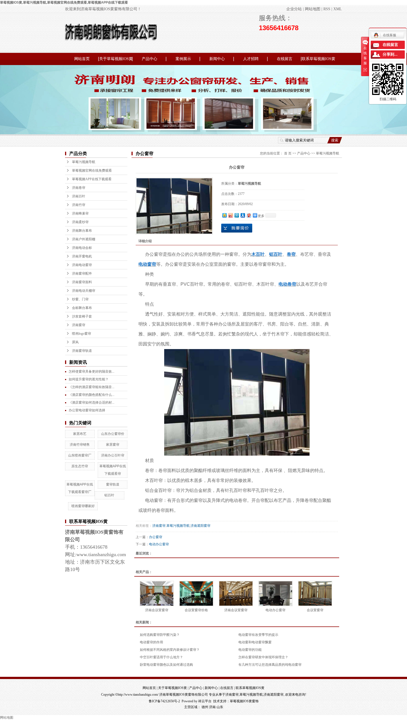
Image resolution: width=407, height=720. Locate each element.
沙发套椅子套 (82, 316)
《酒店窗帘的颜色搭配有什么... (91, 395)
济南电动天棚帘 (83, 291)
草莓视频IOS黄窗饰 (244, 701)
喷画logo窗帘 (81, 334)
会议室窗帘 (315, 610)
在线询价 (236, 228)
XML (337, 9)
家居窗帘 (112, 445)
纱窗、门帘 (80, 299)
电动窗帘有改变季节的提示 (258, 635)
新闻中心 (217, 59)
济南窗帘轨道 (82, 351)
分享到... (390, 54)
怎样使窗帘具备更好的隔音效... (91, 371)
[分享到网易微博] (249, 215)
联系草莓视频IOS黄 (318, 59)
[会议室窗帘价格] (196, 593)
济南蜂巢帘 (80, 213)
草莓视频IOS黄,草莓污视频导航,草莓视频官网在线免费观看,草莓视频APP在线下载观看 (64, 2)
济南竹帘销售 (80, 445)
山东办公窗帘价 (112, 434)
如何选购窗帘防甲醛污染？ (160, 635)
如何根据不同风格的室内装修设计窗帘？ (170, 650)
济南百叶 (78, 196)
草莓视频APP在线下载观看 (92, 179)
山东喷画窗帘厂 (79, 455)
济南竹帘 (78, 205)
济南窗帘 (78, 325)
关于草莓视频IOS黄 (116, 59)
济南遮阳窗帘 (200, 526)
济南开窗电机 (82, 256)
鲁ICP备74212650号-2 (164, 701)
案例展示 (183, 59)
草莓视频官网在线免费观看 (92, 170)
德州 (205, 707)
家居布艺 (79, 434)
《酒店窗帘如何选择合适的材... (91, 402)
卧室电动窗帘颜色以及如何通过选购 (166, 665)
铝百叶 (109, 495)
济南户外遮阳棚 (83, 239)
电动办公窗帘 (159, 544)
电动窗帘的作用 (151, 642)
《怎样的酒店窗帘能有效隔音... (91, 387)
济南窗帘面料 (82, 282)
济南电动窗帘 (82, 265)
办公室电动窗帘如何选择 (87, 410)
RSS (326, 9)
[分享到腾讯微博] (236, 215)
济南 (212, 707)
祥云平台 (205, 701)
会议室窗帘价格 (196, 610)
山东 (220, 707)
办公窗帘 (155, 537)
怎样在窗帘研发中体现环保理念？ (263, 657)
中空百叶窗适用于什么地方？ (161, 657)
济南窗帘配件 (82, 273)
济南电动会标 (82, 248)
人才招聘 (251, 59)
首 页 (288, 153)
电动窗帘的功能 (250, 650)
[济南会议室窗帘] (157, 593)
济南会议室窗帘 (156, 610)
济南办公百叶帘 (112, 455)
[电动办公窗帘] (275, 593)
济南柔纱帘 (80, 222)
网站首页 (82, 59)
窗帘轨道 (112, 484)
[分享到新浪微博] (230, 215)
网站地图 (312, 9)
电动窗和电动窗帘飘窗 (255, 642)
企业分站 (294, 9)
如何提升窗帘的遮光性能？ (89, 379)
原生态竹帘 (79, 466)
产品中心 (149, 59)
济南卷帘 (78, 188)
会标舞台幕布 (82, 308)
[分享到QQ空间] (224, 215)
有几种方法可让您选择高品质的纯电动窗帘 (270, 665)
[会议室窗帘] (315, 593)
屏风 (75, 342)
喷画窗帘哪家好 (83, 506)
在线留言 (284, 59)
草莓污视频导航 (83, 162)
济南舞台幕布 (82, 231)
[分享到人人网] (242, 215)
